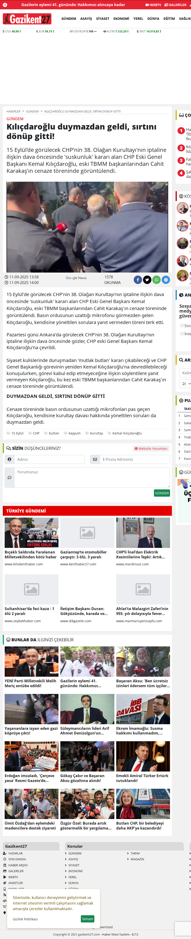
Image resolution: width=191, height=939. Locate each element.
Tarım (135, 853)
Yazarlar (15, 853)
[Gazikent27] (27, 18)
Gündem (68, 18)
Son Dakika (17, 859)
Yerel (138, 18)
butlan (54, 433)
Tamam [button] (87, 919)
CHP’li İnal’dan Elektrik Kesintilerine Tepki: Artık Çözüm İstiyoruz (139, 555)
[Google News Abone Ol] (76, 277)
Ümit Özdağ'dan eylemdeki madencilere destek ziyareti (30, 826)
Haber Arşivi (18, 865)
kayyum (75, 433)
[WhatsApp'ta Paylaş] (156, 280)
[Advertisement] (95, 68)
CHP (36, 433)
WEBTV (155, 5)
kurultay (96, 433)
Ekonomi (121, 18)
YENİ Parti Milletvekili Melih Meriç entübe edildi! (30, 683)
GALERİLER (177, 5)
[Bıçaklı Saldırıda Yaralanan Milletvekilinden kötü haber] (31, 533)
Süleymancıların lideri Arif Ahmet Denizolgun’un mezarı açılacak (84, 731)
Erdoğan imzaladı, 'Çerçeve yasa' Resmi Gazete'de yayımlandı (29, 778)
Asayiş (86, 18)
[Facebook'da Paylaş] (138, 280)
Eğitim (169, 18)
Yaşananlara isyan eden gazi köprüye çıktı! (31, 731)
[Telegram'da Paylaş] (166, 280)
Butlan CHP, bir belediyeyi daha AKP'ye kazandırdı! (140, 826)
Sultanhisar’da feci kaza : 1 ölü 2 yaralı (29, 611)
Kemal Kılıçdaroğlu (127, 433)
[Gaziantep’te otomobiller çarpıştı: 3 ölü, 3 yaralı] (87, 533)
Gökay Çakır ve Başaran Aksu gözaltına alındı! (82, 778)
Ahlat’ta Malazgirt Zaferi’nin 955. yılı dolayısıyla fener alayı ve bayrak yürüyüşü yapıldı (142, 611)
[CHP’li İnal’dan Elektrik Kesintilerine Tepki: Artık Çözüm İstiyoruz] (143, 533)
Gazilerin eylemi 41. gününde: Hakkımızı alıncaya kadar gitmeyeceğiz (86, 683)
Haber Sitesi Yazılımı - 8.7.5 (120, 934)
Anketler (15, 883)
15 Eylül (17, 433)
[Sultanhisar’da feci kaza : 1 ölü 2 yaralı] (31, 589)
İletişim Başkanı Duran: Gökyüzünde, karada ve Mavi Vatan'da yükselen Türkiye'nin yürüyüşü (82, 611)
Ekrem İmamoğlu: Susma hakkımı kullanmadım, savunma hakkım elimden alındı (140, 731)
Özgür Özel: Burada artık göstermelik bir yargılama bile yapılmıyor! (84, 826)
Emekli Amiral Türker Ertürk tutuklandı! (142, 778)
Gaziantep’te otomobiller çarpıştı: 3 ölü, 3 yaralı (83, 555)
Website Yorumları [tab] (152, 448)
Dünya (153, 18)
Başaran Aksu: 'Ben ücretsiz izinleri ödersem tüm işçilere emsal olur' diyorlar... (142, 683)
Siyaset (102, 18)
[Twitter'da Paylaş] (147, 280)
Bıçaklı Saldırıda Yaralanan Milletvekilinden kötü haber (31, 555)
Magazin (137, 859)
